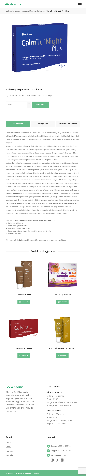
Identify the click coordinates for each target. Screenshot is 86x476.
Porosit (41, 104)
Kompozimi (43, 124)
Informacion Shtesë (68, 124)
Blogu (8, 447)
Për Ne (9, 442)
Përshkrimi (18, 124)
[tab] (18, 124)
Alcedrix (11, 473)
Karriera (9, 451)
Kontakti (9, 455)
